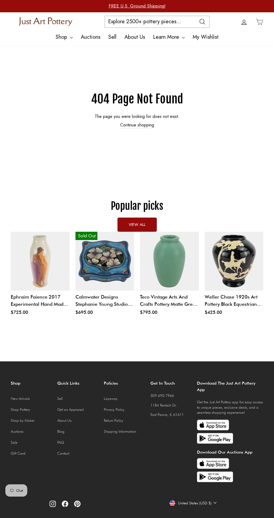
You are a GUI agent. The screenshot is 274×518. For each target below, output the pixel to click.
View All (137, 224)
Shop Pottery (20, 409)
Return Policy (113, 420)
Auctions (90, 37)
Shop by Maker (23, 420)
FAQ (60, 442)
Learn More (167, 37)
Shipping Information (120, 431)
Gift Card (18, 453)
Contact (63, 453)
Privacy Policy (114, 409)
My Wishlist (206, 37)
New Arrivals (20, 398)
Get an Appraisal (70, 409)
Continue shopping (137, 125)
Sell (112, 37)
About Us (134, 37)
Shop (62, 37)
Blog (60, 431)
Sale (14, 442)
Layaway (110, 398)
